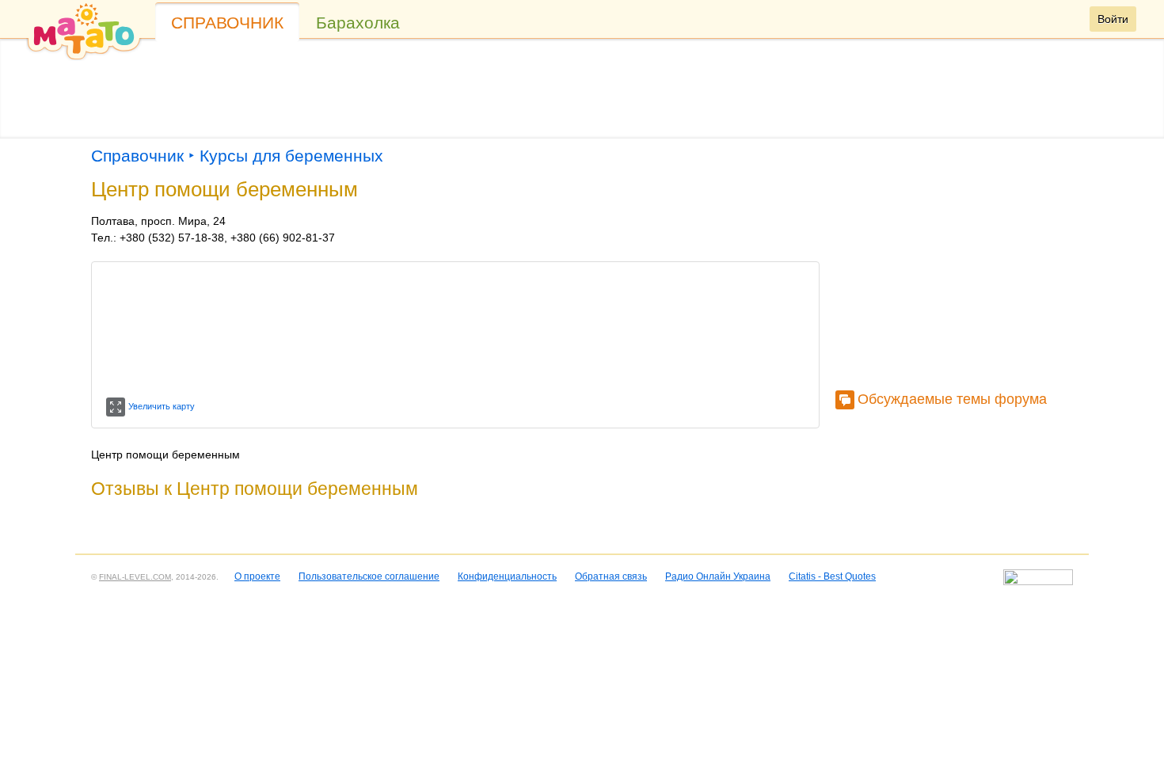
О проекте (257, 576)
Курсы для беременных (291, 155)
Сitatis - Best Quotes (832, 576)
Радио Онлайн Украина (717, 576)
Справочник (227, 22)
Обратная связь (611, 576)
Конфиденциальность (507, 576)
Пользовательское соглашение (369, 576)
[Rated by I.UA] (1038, 582)
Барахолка (358, 22)
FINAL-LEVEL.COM (135, 577)
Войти (1112, 19)
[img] (84, 31)
